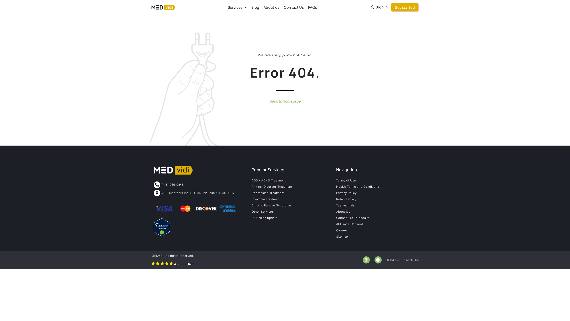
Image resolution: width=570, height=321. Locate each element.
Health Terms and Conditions (357, 186)
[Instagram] (366, 259)
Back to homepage (285, 101)
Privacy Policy (346, 193)
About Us (343, 211)
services (393, 259)
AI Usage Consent (349, 224)
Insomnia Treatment (266, 199)
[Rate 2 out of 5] (157, 264)
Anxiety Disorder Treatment (272, 186)
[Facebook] (378, 259)
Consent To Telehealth (353, 218)
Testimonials (345, 205)
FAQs (312, 7)
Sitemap (342, 236)
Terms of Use (346, 180)
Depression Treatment (268, 193)
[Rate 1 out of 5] (153, 264)
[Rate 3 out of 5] (162, 264)
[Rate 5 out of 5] (171, 264)
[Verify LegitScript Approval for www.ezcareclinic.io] (162, 234)
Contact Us (294, 7)
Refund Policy (346, 199)
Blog (255, 7)
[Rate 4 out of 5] (167, 264)
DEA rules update (264, 218)
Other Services (263, 211)
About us (271, 7)
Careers (342, 230)
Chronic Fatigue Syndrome (271, 205)
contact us (411, 259)
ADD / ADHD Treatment (269, 180)
